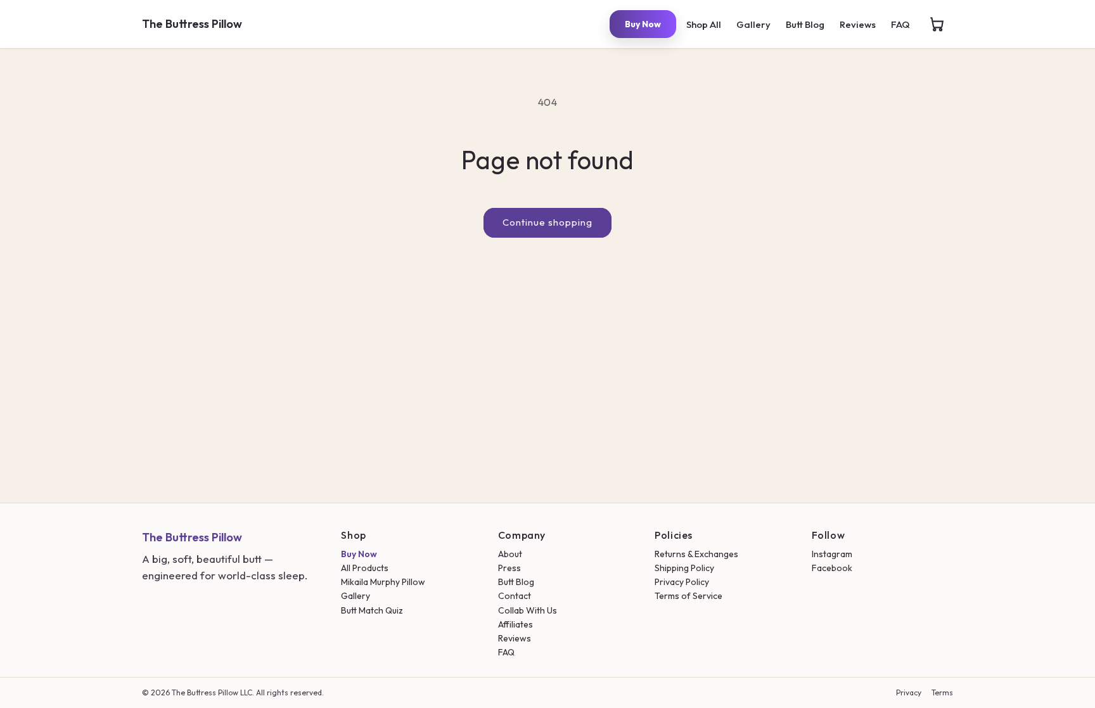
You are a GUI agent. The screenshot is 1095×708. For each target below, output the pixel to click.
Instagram (832, 554)
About (510, 554)
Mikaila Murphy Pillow (383, 582)
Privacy (908, 692)
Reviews (858, 24)
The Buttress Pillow (192, 23)
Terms (942, 692)
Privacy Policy (682, 582)
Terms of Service (688, 596)
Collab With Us (527, 610)
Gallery (753, 24)
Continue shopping (547, 222)
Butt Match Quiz (372, 610)
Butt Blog (805, 24)
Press (509, 568)
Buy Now (643, 24)
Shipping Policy (684, 568)
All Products (364, 568)
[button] (936, 24)
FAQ (900, 24)
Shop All (703, 24)
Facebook (832, 568)
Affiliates (515, 624)
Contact (514, 596)
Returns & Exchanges (696, 554)
